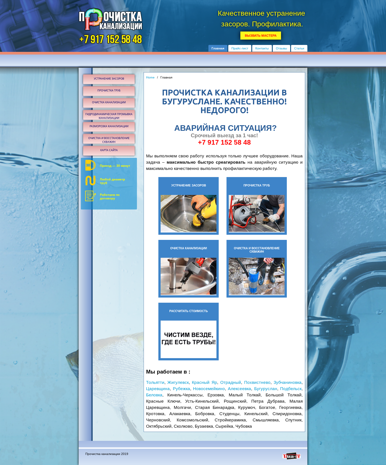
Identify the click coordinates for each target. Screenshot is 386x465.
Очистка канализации (109, 102)
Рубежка (181, 388)
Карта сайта (109, 150)
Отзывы (281, 48)
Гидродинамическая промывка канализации (108, 116)
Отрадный (230, 382)
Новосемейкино (209, 388)
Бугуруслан (265, 388)
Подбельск (291, 388)
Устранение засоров (109, 78)
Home (150, 77)
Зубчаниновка (288, 382)
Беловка (154, 395)
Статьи (299, 48)
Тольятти (155, 382)
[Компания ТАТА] (292, 459)
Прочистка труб (108, 90)
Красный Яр (204, 382)
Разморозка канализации (109, 126)
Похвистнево (257, 382)
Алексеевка (239, 388)
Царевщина (158, 388)
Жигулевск (178, 382)
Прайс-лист (239, 48)
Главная (218, 48)
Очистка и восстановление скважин (109, 140)
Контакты (262, 48)
